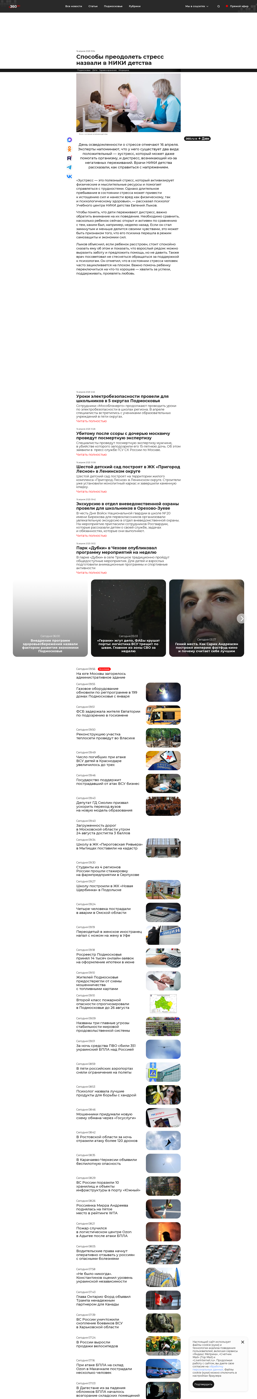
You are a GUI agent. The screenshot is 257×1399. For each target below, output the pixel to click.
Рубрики (135, 6)
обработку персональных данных (208, 1368)
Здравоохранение (108, 70)
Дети (94, 70)
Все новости (73, 6)
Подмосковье (113, 6)
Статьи (93, 6)
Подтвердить (203, 1384)
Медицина (124, 70)
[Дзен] (197, 138)
